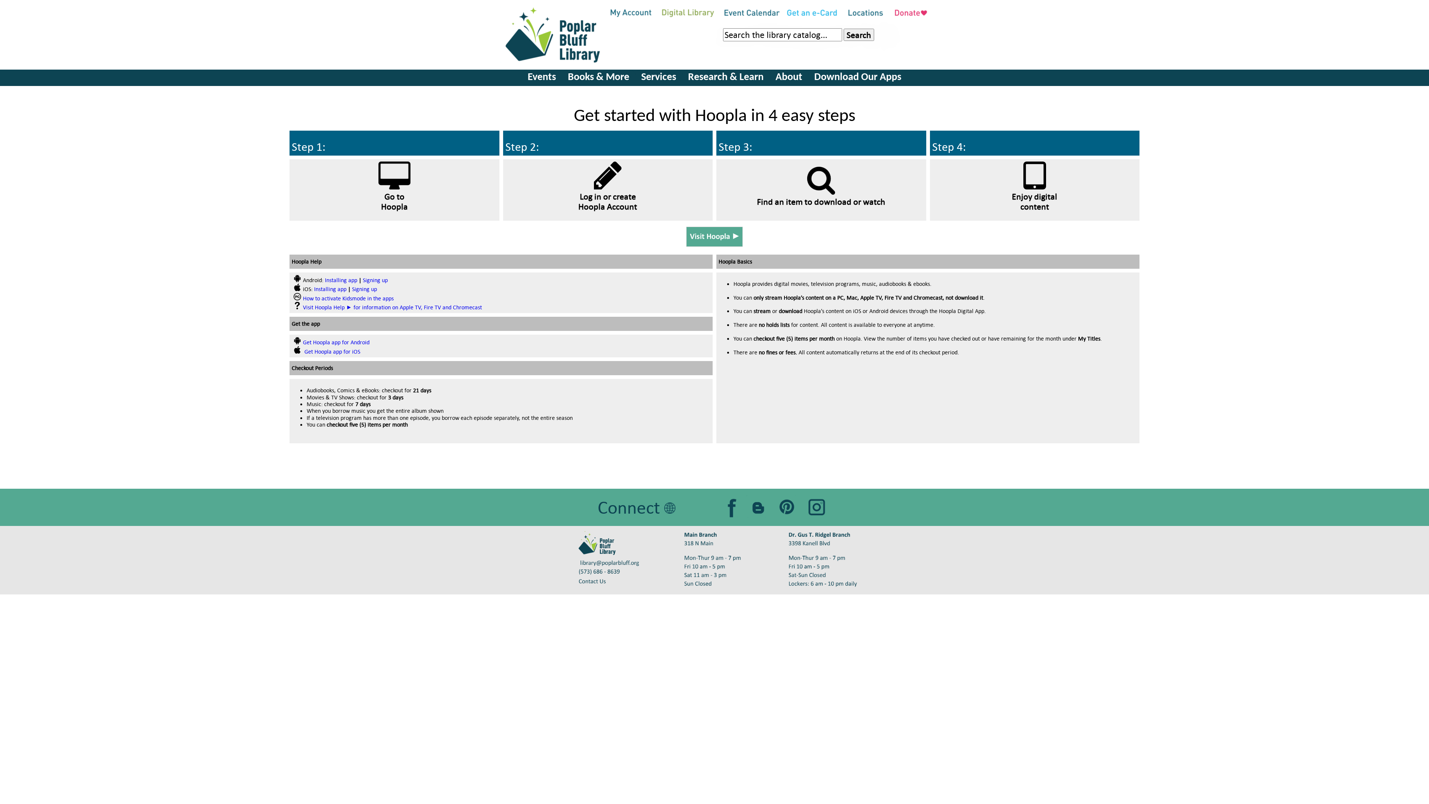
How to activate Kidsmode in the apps (348, 298)
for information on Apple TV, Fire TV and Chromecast (392, 307)
